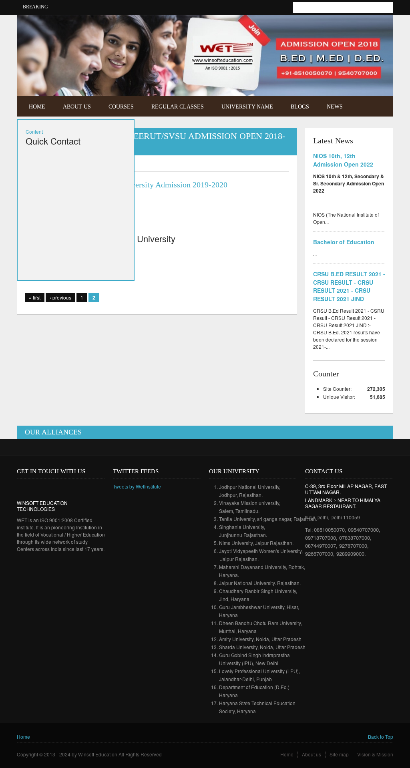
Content (34, 131)
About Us (77, 107)
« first (34, 297)
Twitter (380, 26)
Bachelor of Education (343, 242)
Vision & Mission (375, 754)
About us (311, 754)
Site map (339, 754)
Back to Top (380, 736)
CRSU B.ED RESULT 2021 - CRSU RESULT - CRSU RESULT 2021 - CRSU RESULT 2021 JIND (349, 286)
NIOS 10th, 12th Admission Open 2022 (343, 160)
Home (37, 107)
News (335, 107)
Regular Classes (177, 107)
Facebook (368, 26)
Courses (121, 107)
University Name (247, 107)
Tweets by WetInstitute (137, 486)
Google (46, 488)
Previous (368, 77)
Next (379, 77)
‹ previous (60, 297)
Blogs (300, 107)
